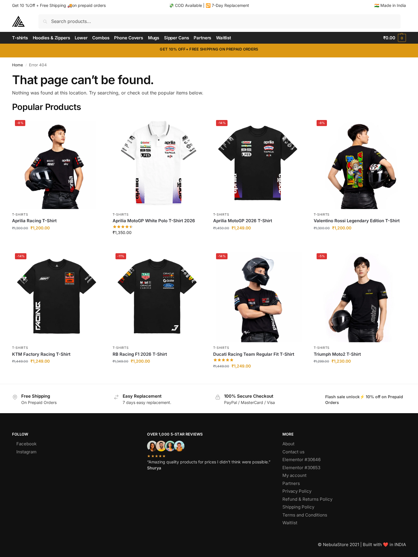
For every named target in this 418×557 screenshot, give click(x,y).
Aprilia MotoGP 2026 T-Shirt (242, 220)
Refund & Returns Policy (307, 499)
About (288, 443)
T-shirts (20, 214)
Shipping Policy (298, 507)
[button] (394, 38)
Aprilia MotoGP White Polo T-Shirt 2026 (154, 220)
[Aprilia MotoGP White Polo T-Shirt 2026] (159, 163)
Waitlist (289, 522)
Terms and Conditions (304, 515)
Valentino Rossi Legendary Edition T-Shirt (357, 220)
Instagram (26, 452)
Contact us (293, 452)
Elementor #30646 (301, 459)
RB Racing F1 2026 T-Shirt (140, 354)
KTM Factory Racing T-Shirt (41, 354)
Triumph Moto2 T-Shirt (337, 354)
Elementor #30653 (301, 467)
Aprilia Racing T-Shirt (34, 220)
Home (17, 65)
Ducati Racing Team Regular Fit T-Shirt (253, 354)
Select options (58, 239)
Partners (291, 483)
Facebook (26, 443)
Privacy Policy (296, 491)
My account (294, 475)
